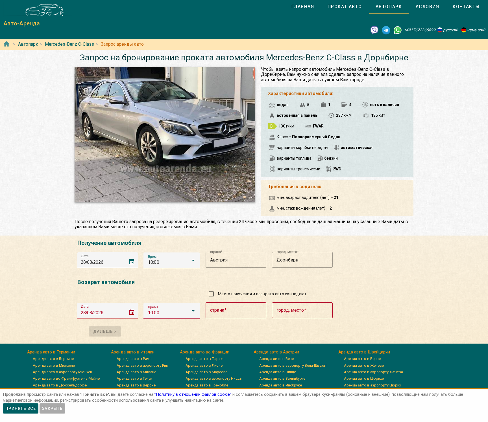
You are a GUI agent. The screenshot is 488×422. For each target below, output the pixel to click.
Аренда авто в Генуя (134, 378)
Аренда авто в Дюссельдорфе (60, 385)
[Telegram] (386, 30)
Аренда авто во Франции (204, 352)
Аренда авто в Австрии (276, 352)
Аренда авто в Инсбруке (280, 385)
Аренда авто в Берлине (53, 359)
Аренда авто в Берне (362, 359)
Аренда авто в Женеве (364, 365)
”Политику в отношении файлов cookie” (192, 394)
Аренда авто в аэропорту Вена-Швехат (293, 365)
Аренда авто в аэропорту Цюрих (372, 385)
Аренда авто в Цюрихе (364, 378)
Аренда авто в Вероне (136, 385)
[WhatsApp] (397, 30)
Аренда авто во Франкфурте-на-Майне (66, 378)
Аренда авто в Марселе (206, 372)
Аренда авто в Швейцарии (364, 352)
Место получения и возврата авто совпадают (262, 294)
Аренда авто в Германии (51, 352)
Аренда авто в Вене (276, 359)
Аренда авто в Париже (205, 359)
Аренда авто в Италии (132, 352)
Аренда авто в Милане (136, 372)
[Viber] (374, 30)
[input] (109, 260)
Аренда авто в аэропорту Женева (373, 372)
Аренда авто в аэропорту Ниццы (214, 378)
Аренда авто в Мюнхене (54, 365)
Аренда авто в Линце (277, 372)
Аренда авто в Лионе (204, 365)
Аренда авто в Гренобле (207, 385)
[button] (171, 260)
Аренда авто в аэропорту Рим (143, 365)
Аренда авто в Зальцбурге (282, 378)
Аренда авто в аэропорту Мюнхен (62, 372)
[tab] (303, 7)
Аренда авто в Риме (134, 359)
